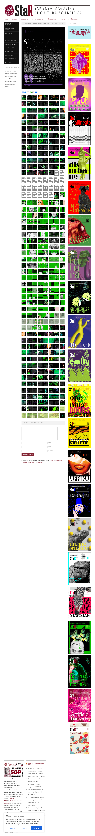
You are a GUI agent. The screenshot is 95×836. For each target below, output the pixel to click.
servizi (62, 19)
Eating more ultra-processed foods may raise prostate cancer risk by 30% (36, 799)
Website (50, 450)
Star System (9, 51)
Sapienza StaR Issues (9, 29)
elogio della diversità (9, 24)
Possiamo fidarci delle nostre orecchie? (11, 76)
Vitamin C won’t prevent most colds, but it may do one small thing (36, 810)
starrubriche (9, 55)
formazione (52, 19)
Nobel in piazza (9, 37)
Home (6, 19)
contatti (14, 19)
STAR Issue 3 (46, 23)
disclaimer (74, 19)
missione (24, 19)
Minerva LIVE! (9, 33)
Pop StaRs (8, 62)
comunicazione (37, 19)
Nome (50, 442)
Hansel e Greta (9, 48)
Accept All (36, 828)
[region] (24, 822)
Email (50, 447)
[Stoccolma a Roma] (47, 10)
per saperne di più (10, 59)
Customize (12, 828)
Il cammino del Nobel (11, 44)
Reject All (24, 828)
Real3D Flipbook (37, 23)
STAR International (11, 40)
